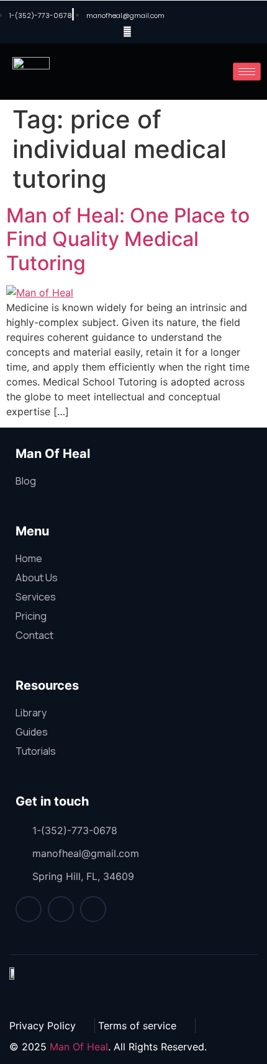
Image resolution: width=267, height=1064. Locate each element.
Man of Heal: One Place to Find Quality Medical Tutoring (128, 239)
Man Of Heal (79, 1046)
